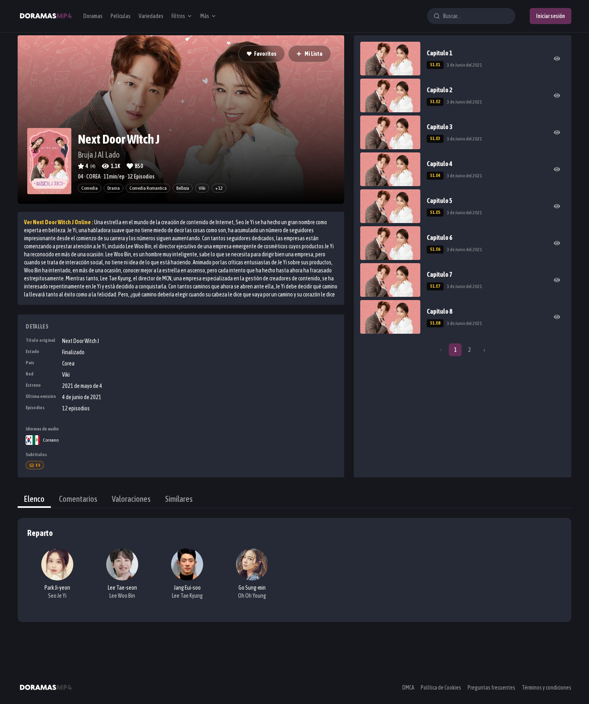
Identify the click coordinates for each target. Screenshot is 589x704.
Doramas (93, 16)
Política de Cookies (441, 687)
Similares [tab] (179, 498)
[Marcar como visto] (557, 58)
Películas (121, 16)
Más (204, 16)
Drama (113, 188)
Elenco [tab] (34, 498)
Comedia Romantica (148, 188)
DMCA (408, 687)
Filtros (178, 16)
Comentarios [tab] (78, 498)
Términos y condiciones (546, 687)
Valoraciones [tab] (131, 498)
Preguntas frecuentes (491, 687)
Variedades (151, 16)
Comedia (89, 188)
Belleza (182, 188)
